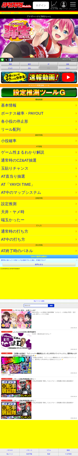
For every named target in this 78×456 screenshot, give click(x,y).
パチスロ (10, 450)
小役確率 (8, 141)
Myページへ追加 (39, 301)
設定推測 (8, 204)
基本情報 (8, 105)
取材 (48, 454)
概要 (10, 64)
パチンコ (29, 450)
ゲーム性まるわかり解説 (22, 152)
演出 (29, 68)
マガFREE (68, 454)
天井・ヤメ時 (12, 212)
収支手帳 (54, 9)
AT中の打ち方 (13, 239)
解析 (29, 64)
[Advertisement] (39, 285)
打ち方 (10, 68)
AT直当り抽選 (13, 176)
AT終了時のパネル (17, 251)
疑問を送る (39, 264)
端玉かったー (12, 220)
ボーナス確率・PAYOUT (22, 113)
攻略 (67, 64)
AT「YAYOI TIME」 (18, 184)
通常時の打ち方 (14, 231)
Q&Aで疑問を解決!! (39, 257)
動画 (68, 450)
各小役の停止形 (14, 121)
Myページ (63, 9)
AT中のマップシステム (21, 192)
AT (48, 64)
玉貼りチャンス (15, 168)
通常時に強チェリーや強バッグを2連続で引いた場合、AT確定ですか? (23, 260)
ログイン (41, 5)
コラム (49, 450)
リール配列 (11, 129)
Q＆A (67, 68)
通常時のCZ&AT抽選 (18, 160)
